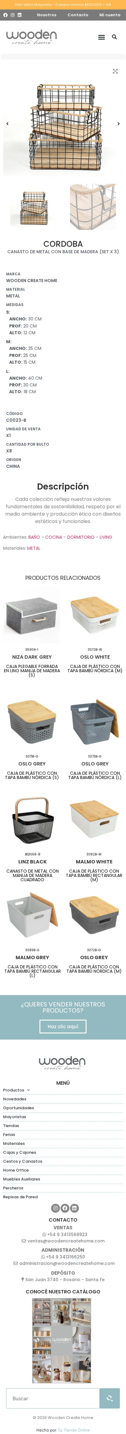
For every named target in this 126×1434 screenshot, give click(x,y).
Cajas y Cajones (19, 1152)
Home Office (16, 1170)
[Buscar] (114, 37)
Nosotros (46, 15)
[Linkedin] (19, 15)
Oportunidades (18, 1108)
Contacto (78, 15)
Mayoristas (14, 1117)
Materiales (14, 1143)
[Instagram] (12, 15)
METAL (33, 548)
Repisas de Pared (20, 1197)
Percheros (13, 1188)
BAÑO (34, 537)
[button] (101, 37)
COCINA (53, 537)
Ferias (9, 1135)
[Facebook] (5, 15)
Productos (13, 1090)
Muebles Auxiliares (21, 1179)
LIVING (106, 537)
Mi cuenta (109, 15)
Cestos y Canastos (22, 1161)
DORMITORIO (80, 537)
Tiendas (11, 1126)
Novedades (14, 1099)
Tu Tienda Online (74, 1430)
